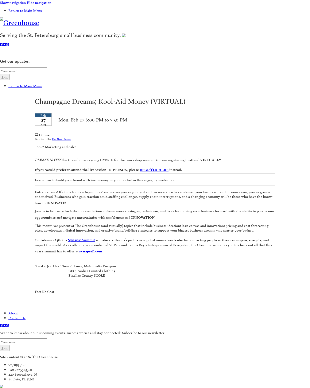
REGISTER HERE (154, 168)
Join (5, 76)
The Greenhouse (61, 139)
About (13, 312)
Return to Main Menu (25, 10)
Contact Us (17, 317)
